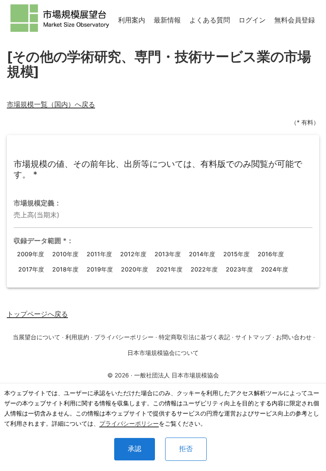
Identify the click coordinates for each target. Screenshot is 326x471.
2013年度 (168, 254)
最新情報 (167, 20)
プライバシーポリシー (129, 423)
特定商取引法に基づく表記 (194, 337)
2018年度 (65, 269)
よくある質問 (209, 20)
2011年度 (99, 254)
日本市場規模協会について (163, 352)
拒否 (186, 448)
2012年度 (133, 254)
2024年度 (274, 269)
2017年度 (31, 269)
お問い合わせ (294, 337)
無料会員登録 (294, 20)
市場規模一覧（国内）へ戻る (51, 104)
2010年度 (65, 254)
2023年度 (239, 269)
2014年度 (202, 254)
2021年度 (169, 269)
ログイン (252, 20)
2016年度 (271, 254)
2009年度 (30, 254)
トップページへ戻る (37, 314)
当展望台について (36, 337)
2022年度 (204, 269)
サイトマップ (253, 337)
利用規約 (77, 337)
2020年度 (134, 269)
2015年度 (236, 254)
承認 (134, 448)
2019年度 (100, 269)
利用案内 (131, 20)
